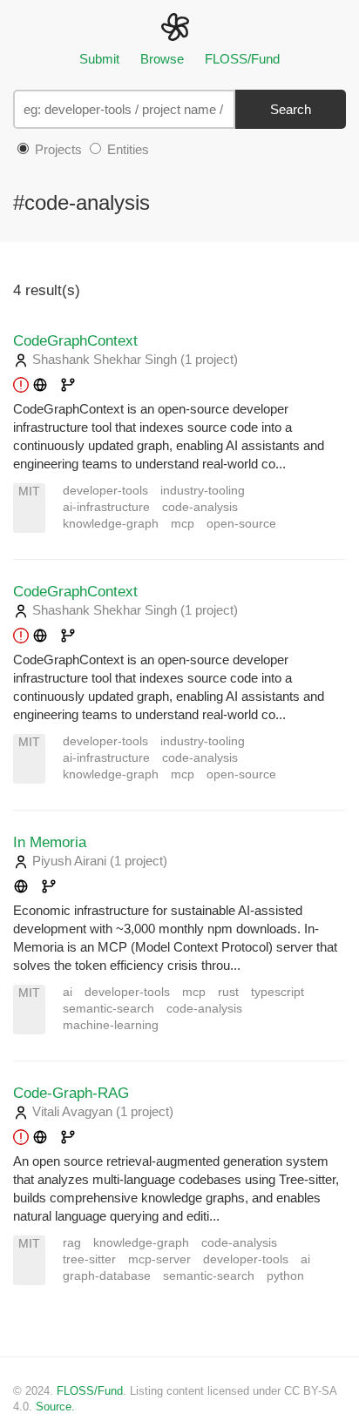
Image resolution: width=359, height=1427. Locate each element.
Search (290, 109)
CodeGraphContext (75, 340)
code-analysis (200, 507)
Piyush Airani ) (98, 860)
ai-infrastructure (106, 507)
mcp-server (159, 1259)
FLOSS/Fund (242, 58)
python (285, 1275)
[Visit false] (30, 386)
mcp (182, 523)
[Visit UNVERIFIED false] (68, 386)
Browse (162, 58)
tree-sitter (89, 1259)
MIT (29, 491)
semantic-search (108, 1008)
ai (67, 992)
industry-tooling (202, 490)
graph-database (107, 1275)
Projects (56, 149)
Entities (126, 149)
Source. (55, 1406)
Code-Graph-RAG (71, 1092)
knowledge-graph (111, 523)
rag (72, 1242)
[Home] (179, 25)
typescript (277, 992)
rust (228, 992)
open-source (241, 523)
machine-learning (111, 1025)
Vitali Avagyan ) (101, 1111)
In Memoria (49, 842)
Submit (99, 58)
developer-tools (105, 490)
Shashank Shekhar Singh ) (133, 359)
